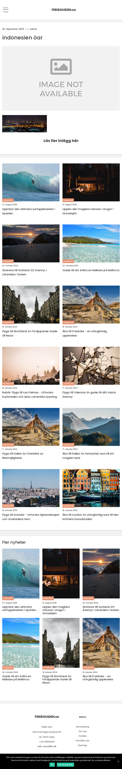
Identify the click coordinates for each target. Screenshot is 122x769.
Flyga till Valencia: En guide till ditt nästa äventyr (89, 395)
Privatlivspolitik (65, 764)
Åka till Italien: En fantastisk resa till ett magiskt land (88, 456)
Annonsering (82, 726)
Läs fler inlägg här (61, 140)
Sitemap (82, 745)
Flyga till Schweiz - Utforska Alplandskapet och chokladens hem (30, 517)
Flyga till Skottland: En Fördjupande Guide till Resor (29, 333)
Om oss (83, 731)
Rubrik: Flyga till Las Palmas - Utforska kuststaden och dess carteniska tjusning (29, 395)
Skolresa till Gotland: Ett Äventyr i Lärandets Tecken (24, 272)
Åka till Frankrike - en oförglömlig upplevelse (84, 333)
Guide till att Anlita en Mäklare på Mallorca (90, 270)
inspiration (8, 200)
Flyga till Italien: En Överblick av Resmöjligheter (22, 456)
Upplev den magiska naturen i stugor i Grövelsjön (87, 211)
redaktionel (8, 322)
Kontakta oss (82, 740)
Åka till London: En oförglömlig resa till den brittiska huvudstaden (90, 517)
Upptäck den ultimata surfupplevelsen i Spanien (28, 211)
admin (33, 29)
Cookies (82, 735)
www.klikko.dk (49, 746)
